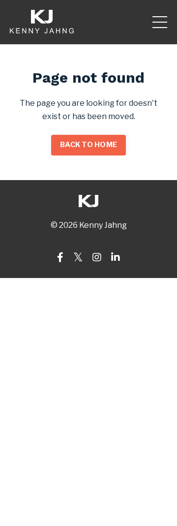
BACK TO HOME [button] (88, 144)
